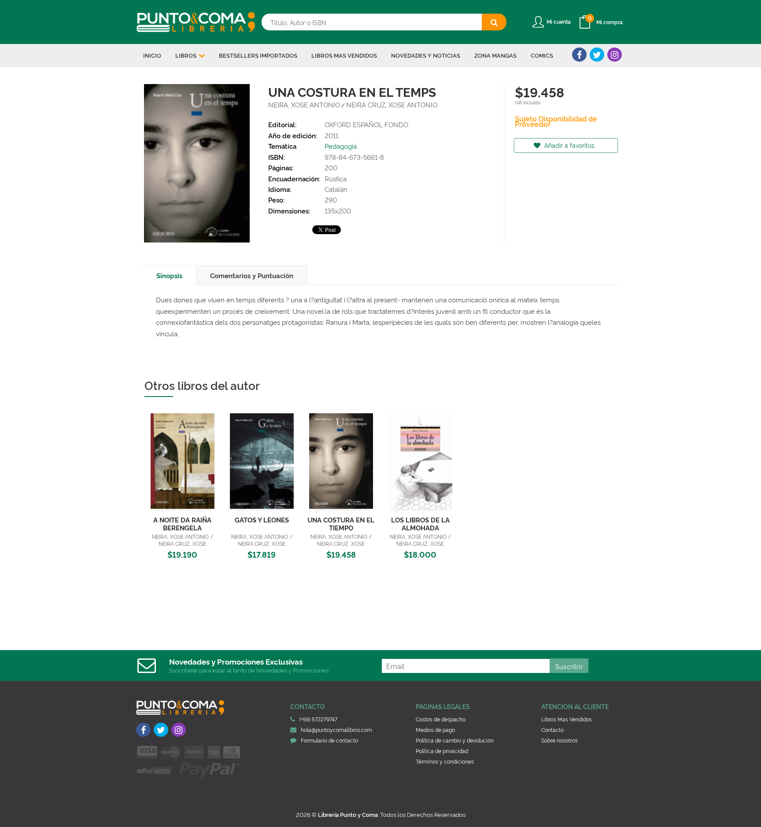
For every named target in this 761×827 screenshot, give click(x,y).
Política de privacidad (442, 750)
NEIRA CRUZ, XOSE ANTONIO (391, 104)
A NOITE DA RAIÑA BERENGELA (182, 523)
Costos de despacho (440, 719)
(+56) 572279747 (318, 719)
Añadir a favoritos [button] (569, 145)
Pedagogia (341, 146)
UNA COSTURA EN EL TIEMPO (340, 523)
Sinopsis (169, 275)
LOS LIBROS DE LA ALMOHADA (420, 523)
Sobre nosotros (559, 740)
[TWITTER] (597, 55)
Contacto (552, 729)
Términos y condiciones (445, 761)
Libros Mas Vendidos (566, 719)
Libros (186, 55)
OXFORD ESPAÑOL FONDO (366, 124)
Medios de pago (435, 729)
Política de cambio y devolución (455, 740)
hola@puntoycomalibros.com (336, 729)
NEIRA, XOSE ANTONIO (304, 104)
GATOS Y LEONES (262, 519)
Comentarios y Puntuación (251, 275)
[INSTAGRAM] (614, 55)
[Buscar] (494, 22)
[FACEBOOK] (579, 55)
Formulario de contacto (329, 740)
